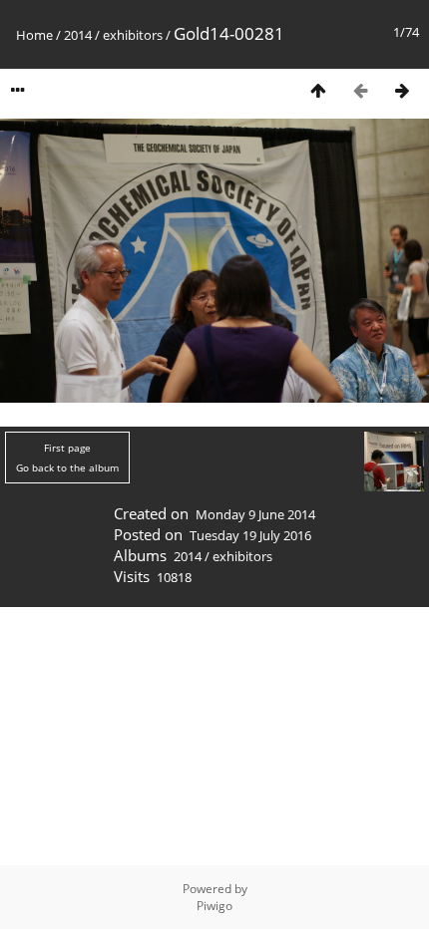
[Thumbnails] (318, 90)
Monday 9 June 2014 (255, 514)
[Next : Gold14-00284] (402, 90)
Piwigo (214, 905)
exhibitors (133, 35)
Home (34, 35)
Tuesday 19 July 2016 (250, 535)
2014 (78, 35)
